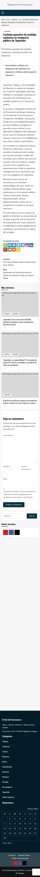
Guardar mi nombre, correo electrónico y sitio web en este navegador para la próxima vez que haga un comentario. (20, 494)
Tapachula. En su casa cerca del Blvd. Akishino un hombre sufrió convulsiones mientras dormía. (18, 322)
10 (20, 824)
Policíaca (7, 314)
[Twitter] (18, 245)
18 (25, 828)
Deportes (5, 757)
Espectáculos (7, 767)
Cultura (5, 752)
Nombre (7, 466)
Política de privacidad (20, 858)
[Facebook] (10, 245)
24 (20, 833)
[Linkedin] (31, 245)
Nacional (5, 772)
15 (10, 828)
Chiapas (5, 741)
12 (30, 824)
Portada (5, 782)
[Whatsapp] (5, 245)
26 (30, 833)
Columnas (6, 746)
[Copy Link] (18, 249)
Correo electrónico (26, 468)
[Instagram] (27, 245)
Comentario (8, 435)
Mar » (10, 843)
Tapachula (7, 31)
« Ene (4, 843)
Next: (18, 274)
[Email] (10, 249)
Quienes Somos (24, 855)
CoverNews (30, 870)
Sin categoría (7, 787)
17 (20, 828)
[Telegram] (23, 245)
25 (25, 833)
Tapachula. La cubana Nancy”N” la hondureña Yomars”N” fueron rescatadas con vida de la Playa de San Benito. (20, 362)
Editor (4, 762)
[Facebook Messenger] (14, 245)
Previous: (19, 262)
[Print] (14, 249)
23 (15, 833)
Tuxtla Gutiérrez (8, 797)
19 (30, 828)
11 (25, 824)
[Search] (37, 13)
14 (5, 828)
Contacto (12, 855)
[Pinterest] (5, 249)
